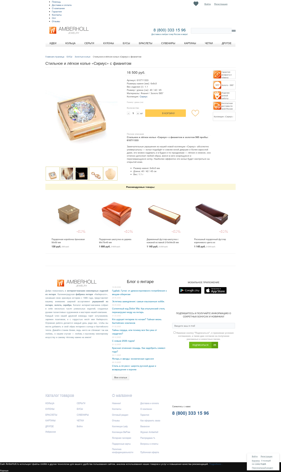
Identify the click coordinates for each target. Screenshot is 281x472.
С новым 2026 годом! (123, 340)
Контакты (57, 14)
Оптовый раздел (120, 414)
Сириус (143, 96)
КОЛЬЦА (49, 402)
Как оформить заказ (150, 420)
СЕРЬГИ (81, 402)
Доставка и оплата (62, 5)
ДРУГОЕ (49, 426)
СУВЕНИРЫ (83, 414)
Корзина (256, 460)
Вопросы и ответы (149, 443)
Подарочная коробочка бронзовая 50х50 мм (68, 241)
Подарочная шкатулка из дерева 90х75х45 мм (115, 241)
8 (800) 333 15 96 (170, 30)
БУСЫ (80, 408)
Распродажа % (147, 437)
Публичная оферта (149, 451)
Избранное (50, 431)
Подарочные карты (121, 443)
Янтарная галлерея (121, 437)
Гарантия (57, 11)
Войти (255, 456)
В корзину (168, 113)
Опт (54, 18)
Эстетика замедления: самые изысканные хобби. (138, 301)
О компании (58, 8)
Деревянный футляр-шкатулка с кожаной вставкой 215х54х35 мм (163, 241)
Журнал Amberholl (149, 431)
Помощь (56, 1)
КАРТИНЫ (50, 420)
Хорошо (4, 470)
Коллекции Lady (120, 426)
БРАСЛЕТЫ (51, 414)
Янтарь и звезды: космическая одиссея (133, 358)
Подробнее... (216, 463)
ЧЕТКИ (80, 420)
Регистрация (266, 456)
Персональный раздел (262, 467)
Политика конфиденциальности (122, 450)
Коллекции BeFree (121, 431)
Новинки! (116, 402)
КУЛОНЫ (49, 408)
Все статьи (120, 377)
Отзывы (56, 21)
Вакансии (145, 426)
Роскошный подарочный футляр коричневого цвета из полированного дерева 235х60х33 (210, 242)
